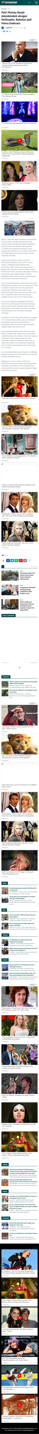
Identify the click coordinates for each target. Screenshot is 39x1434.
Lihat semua (34, 566)
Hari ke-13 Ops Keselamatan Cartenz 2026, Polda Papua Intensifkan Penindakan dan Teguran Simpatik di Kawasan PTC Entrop (23, 1206)
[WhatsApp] (10, 31)
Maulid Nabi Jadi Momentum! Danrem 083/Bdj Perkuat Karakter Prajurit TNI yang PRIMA (27, 606)
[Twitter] (7, 31)
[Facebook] (4, 31)
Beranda (4, 9)
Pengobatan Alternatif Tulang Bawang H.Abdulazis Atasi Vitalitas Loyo (27, 590)
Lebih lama (33, 662)
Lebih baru (5, 662)
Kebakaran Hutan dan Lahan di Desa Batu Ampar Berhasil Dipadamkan (27, 576)
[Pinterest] (21, 560)
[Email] (25, 560)
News (9, 9)
